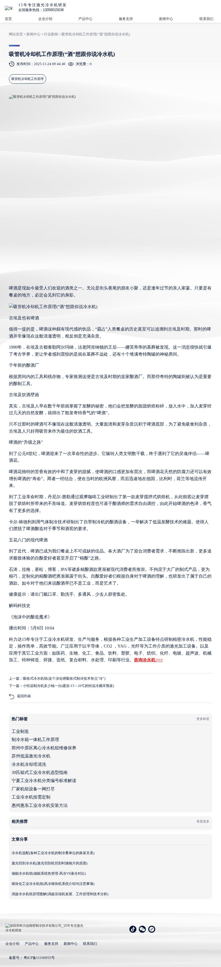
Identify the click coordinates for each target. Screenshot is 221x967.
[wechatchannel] (151, 929)
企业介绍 (45, 19)
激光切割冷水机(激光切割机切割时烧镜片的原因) (49, 863)
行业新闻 (51, 34)
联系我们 (206, 19)
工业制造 (20, 731)
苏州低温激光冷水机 (31, 756)
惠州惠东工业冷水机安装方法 (40, 805)
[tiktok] (132, 929)
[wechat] (142, 929)
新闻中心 (166, 19)
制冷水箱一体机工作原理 (35, 739)
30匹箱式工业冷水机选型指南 (40, 772)
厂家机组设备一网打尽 (33, 789)
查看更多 (202, 821)
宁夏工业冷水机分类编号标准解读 (44, 780)
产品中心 (85, 19)
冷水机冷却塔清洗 (29, 764)
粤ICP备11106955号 (39, 958)
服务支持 (126, 19)
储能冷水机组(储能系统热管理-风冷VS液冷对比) (49, 873)
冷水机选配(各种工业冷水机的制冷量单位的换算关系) (53, 853)
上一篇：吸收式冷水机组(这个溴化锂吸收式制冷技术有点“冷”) (57, 678)
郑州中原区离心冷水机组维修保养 (44, 748)
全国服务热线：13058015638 (41, 10)
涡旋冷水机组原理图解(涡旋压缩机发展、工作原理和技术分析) (60, 894)
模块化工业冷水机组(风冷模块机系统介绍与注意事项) (53, 884)
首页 (8, 19)
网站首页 (16, 34)
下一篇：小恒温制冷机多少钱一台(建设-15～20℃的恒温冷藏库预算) (61, 686)
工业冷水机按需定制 (31, 797)
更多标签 (202, 719)
